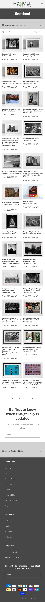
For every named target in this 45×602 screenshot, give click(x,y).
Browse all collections (13, 557)
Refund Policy (10, 484)
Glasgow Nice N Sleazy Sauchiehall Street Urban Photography (32, 320)
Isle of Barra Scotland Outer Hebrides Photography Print (12, 172)
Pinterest (8, 537)
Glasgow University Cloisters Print (9, 55)
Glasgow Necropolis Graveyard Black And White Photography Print (12, 320)
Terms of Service (11, 500)
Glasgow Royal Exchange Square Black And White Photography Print (32, 290)
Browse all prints (11, 552)
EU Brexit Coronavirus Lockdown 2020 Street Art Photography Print (11, 382)
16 (32, 398)
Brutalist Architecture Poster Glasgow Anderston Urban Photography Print (32, 382)
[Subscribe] (37, 435)
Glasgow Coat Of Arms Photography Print (31, 55)
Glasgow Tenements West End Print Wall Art (11, 110)
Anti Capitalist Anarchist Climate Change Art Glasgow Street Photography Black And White (11, 351)
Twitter (7, 521)
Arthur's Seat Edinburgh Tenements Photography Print (11, 204)
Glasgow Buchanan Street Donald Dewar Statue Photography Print (32, 349)
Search (7, 489)
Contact (8, 473)
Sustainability (10, 495)
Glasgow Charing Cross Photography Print (31, 139)
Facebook (8, 526)
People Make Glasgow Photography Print (31, 82)
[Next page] (39, 398)
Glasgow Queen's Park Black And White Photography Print (10, 290)
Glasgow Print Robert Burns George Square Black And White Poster (33, 111)
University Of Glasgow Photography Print (10, 233)
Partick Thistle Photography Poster (30, 202)
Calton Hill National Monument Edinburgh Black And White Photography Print (33, 174)
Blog (6, 506)
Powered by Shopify (31, 598)
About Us (8, 468)
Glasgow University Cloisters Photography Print (12, 82)
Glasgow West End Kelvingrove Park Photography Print (29, 261)
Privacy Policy (10, 479)
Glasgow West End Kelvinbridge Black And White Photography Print (11, 261)
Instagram (8, 531)
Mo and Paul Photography (19, 598)
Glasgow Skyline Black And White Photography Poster (32, 233)
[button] (3, 4)
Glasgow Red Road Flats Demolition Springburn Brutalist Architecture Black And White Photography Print (10, 142)
